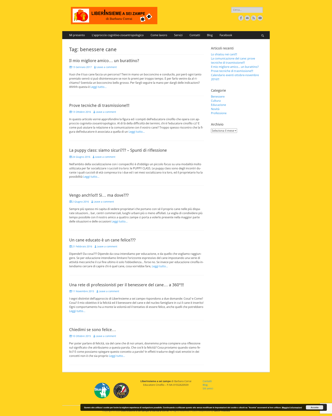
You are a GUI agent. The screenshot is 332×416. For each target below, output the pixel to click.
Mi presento (77, 35)
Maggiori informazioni (292, 407)
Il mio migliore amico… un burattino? (104, 60)
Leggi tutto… (98, 87)
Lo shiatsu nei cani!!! (224, 54)
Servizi (178, 35)
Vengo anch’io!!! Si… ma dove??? (99, 195)
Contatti (195, 35)
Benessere (218, 96)
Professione (219, 113)
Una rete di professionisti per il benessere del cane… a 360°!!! (126, 284)
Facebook (226, 35)
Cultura (216, 101)
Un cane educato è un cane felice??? (102, 240)
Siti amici (208, 388)
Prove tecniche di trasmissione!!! (99, 105)
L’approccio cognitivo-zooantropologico (118, 35)
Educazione (218, 105)
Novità (215, 109)
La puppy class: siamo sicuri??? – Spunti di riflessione (118, 150)
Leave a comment (106, 67)
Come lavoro (159, 35)
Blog (210, 35)
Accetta (315, 407)
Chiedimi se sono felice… (92, 329)
